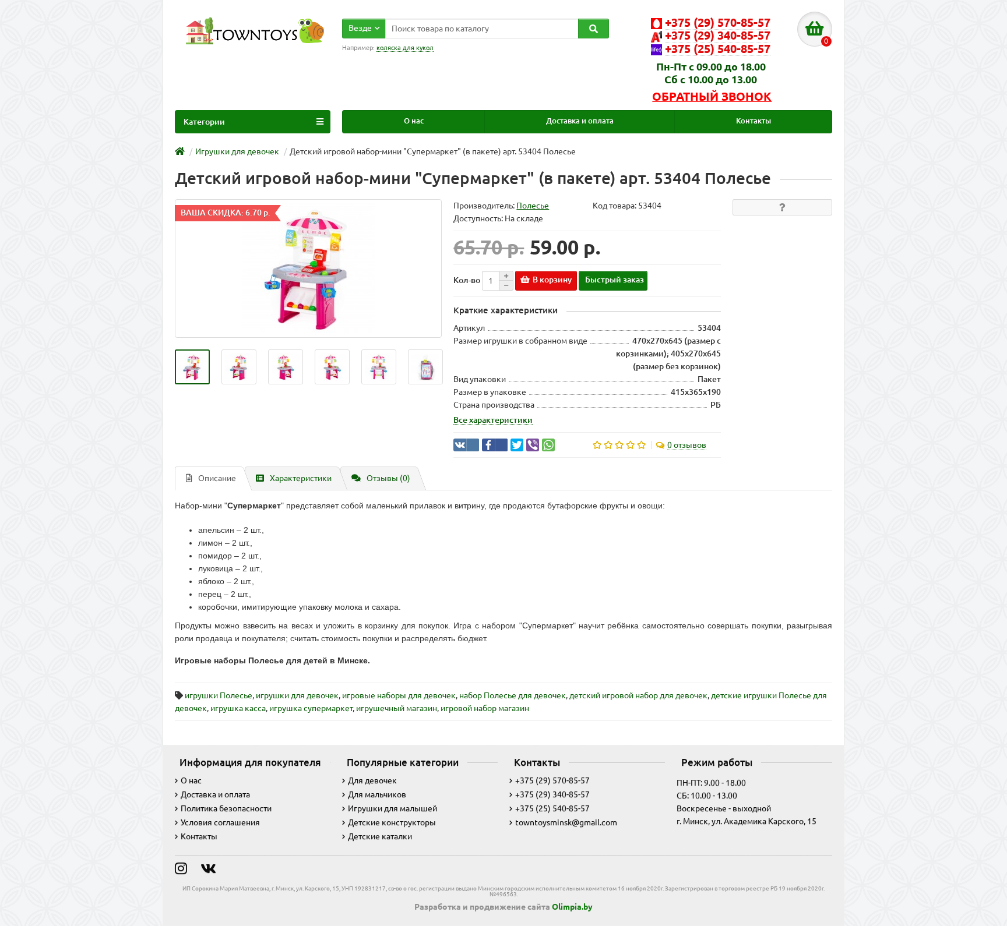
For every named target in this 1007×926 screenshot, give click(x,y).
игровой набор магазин (485, 708)
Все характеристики (493, 420)
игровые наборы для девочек (399, 695)
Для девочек (372, 780)
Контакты (753, 120)
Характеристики (301, 478)
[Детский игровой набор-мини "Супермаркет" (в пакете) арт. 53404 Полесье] (192, 366)
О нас (414, 120)
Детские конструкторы (392, 822)
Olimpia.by (572, 906)
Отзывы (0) (388, 478)
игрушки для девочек (297, 695)
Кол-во (466, 280)
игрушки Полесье (218, 695)
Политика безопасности (226, 808)
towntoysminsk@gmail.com (566, 822)
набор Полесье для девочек (512, 695)
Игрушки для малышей (392, 808)
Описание (217, 478)
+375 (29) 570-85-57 (552, 780)
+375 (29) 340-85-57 (552, 794)
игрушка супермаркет (311, 708)
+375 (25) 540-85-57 (552, 808)
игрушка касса (238, 708)
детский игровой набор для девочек (638, 695)
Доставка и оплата (580, 120)
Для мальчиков (377, 794)
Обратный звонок (712, 96)
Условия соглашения (220, 822)
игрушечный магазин (396, 708)
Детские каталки (380, 836)
